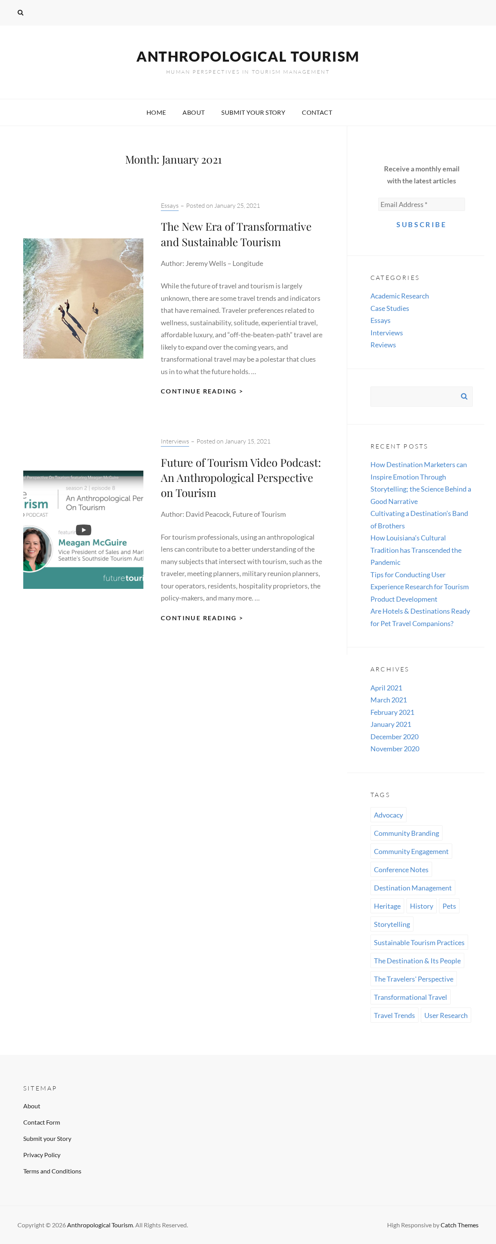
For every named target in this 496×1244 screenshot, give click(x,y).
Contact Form (41, 1122)
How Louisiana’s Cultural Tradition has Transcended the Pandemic (416, 549)
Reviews (383, 344)
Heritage (387, 906)
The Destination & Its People (417, 960)
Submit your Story (253, 112)
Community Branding (406, 833)
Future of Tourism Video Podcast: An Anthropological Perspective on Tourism (241, 477)
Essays (170, 205)
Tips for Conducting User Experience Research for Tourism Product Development (419, 586)
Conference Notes (401, 869)
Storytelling (392, 924)
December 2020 (394, 736)
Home (156, 112)
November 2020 (394, 748)
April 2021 (386, 687)
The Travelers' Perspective (413, 979)
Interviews (175, 441)
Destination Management (413, 887)
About (194, 112)
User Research (446, 1015)
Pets (449, 906)
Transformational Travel (410, 997)
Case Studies (389, 308)
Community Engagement (411, 851)
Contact (317, 112)
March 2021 (388, 699)
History (421, 906)
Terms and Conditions (52, 1171)
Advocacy (388, 815)
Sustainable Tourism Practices (419, 942)
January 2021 (390, 724)
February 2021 (392, 712)
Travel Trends (394, 1015)
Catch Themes (460, 1224)
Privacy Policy (41, 1154)
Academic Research (399, 296)
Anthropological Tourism (248, 56)
